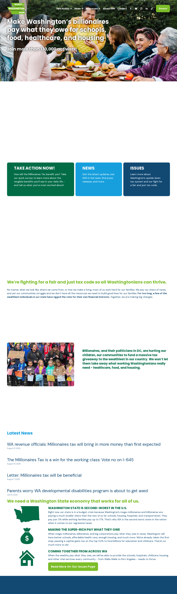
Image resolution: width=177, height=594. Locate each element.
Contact (122, 8)
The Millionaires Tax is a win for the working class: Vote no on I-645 (70, 459)
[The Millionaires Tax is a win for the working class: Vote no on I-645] (70, 454)
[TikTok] (151, 8)
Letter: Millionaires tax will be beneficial (44, 475)
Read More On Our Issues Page (73, 567)
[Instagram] (141, 8)
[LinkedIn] (146, 8)
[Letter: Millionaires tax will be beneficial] (44, 469)
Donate (163, 8)
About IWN (109, 8)
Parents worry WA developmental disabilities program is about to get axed (77, 490)
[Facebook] (130, 8)
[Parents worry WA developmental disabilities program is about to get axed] (77, 485)
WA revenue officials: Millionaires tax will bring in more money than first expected (84, 444)
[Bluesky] (136, 8)
